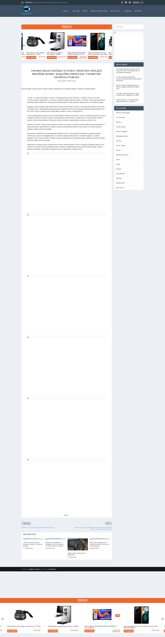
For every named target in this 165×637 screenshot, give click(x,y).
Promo (118, 150)
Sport (85, 11)
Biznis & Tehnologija (98, 11)
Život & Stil (115, 11)
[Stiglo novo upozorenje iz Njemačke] (78, 544)
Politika (69, 81)
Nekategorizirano (122, 136)
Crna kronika (120, 117)
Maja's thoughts (121, 131)
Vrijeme (118, 169)
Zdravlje (118, 178)
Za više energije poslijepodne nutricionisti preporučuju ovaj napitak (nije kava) (129, 78)
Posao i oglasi (120, 145)
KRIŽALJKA (128, 11)
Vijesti (65, 11)
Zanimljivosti (120, 173)
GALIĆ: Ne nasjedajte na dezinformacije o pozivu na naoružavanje (99, 544)
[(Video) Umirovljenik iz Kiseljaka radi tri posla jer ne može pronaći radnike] (55, 539)
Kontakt (138, 11)
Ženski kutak (120, 183)
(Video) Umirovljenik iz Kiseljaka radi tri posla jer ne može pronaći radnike (54, 544)
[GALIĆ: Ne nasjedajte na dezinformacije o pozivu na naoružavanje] (100, 539)
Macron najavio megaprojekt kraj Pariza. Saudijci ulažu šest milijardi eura (127, 87)
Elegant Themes (34, 569)
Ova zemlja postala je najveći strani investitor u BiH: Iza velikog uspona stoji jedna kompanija (128, 70)
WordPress (52, 569)
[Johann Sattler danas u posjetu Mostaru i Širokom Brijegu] (33, 539)
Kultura (76, 11)
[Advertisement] (57, 584)
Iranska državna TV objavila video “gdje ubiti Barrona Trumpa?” (127, 100)
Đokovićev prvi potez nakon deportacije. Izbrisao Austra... (50, 2)
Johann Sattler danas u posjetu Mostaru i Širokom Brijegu (32, 544)
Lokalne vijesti (121, 127)
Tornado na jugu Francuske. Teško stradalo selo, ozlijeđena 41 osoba (127, 94)
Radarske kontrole (122, 155)
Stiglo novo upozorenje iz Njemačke (77, 554)
